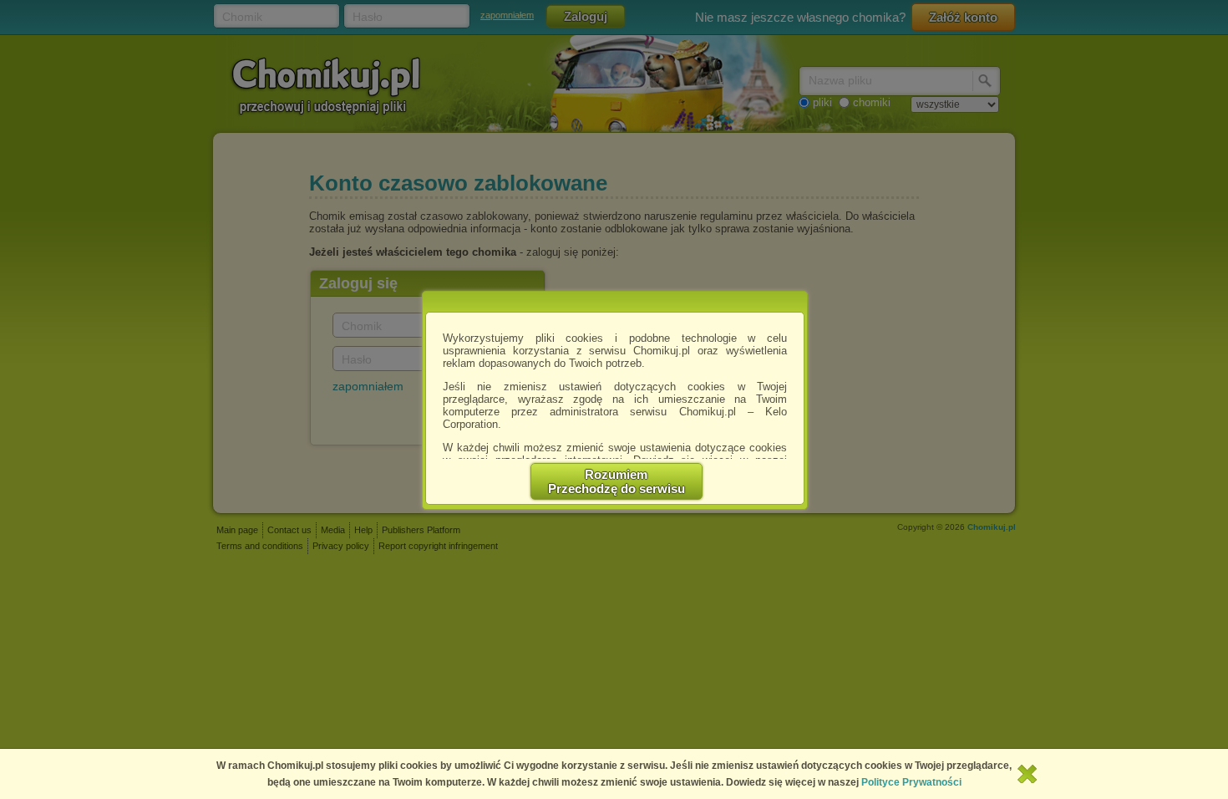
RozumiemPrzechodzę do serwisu (616, 481)
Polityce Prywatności (911, 782)
